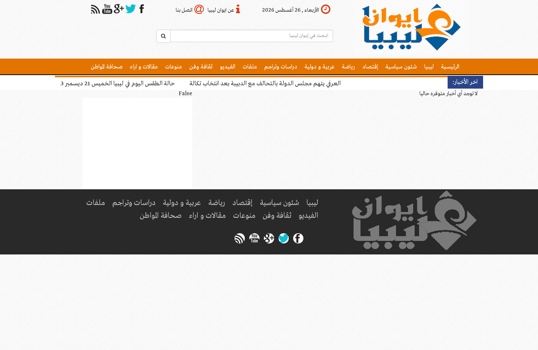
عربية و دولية (320, 67)
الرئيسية (450, 67)
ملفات (250, 67)
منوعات (173, 67)
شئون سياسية (401, 67)
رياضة (348, 67)
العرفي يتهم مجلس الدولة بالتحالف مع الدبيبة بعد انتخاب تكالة (236, 84)
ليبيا (429, 67)
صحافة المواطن (107, 67)
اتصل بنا (184, 10)
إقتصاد (370, 67)
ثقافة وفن (201, 67)
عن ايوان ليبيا (221, 10)
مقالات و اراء (144, 67)
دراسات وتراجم (280, 67)
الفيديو (227, 67)
